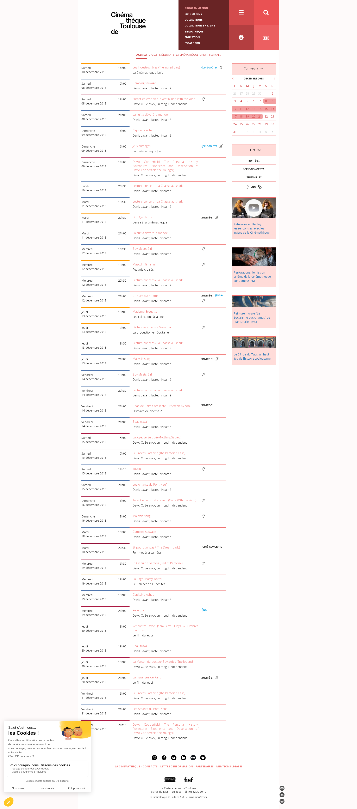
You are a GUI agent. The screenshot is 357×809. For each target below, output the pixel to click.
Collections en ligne (200, 25)
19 (247, 116)
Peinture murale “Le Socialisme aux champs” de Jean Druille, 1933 (252, 317)
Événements (166, 54)
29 (253, 93)
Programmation (196, 8)
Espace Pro (192, 43)
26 (235, 93)
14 (260, 109)
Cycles (153, 54)
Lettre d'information (176, 766)
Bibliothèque (194, 31)
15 (266, 109)
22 (266, 116)
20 (253, 116)
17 (235, 116)
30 (260, 93)
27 (241, 93)
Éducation (192, 37)
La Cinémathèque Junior (191, 54)
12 (247, 109)
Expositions (193, 14)
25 (241, 124)
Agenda (141, 54)
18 (241, 116)
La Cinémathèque (127, 766)
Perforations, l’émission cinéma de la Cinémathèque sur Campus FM (252, 276)
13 (253, 109)
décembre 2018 (254, 78)
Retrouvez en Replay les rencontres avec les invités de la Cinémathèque (252, 228)
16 (272, 109)
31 (235, 132)
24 (235, 124)
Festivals (215, 54)
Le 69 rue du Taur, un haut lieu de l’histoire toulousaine (252, 356)
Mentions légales (229, 766)
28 (247, 93)
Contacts (150, 766)
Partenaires (204, 766)
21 (260, 116)
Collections (193, 20)
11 (241, 109)
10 (235, 109)
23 (272, 116)
